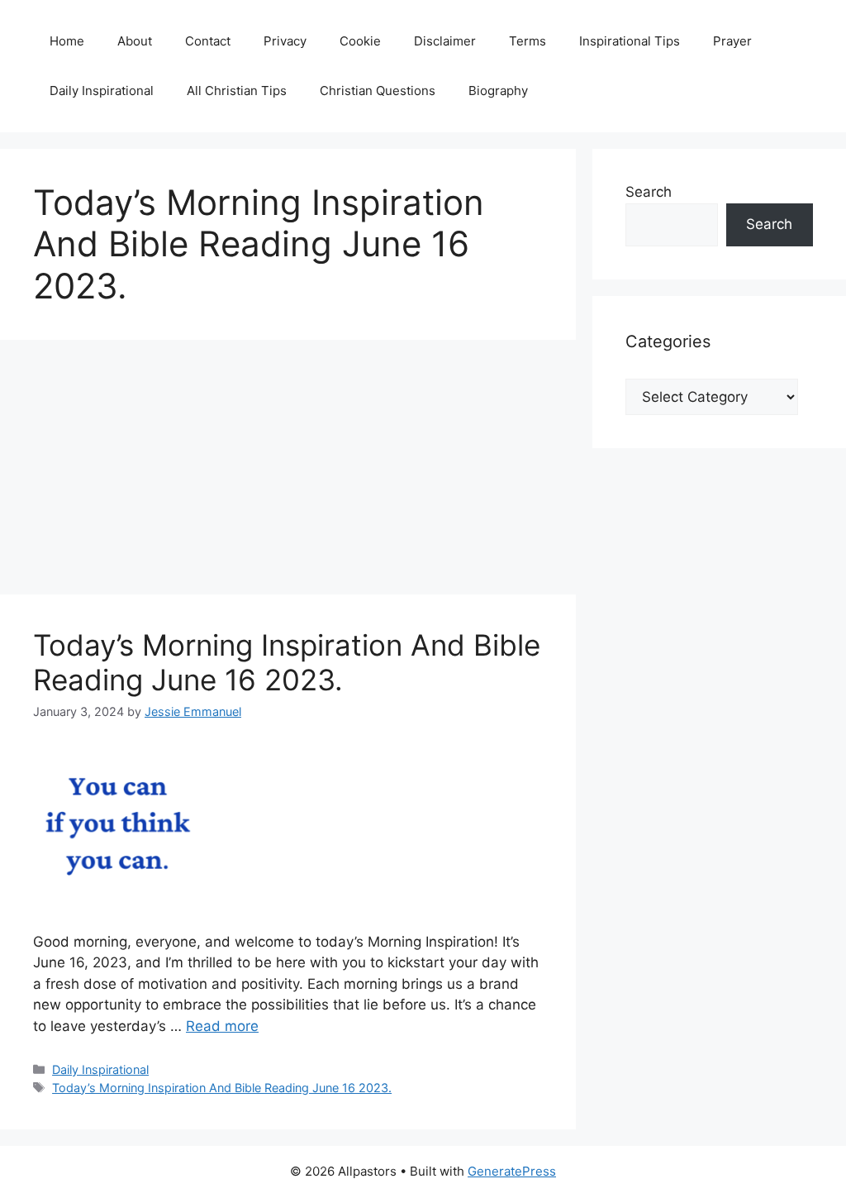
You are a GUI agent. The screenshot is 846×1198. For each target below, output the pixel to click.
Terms (527, 41)
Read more (222, 1026)
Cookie (360, 41)
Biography (498, 90)
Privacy (285, 41)
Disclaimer (445, 41)
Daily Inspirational (102, 90)
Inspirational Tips (629, 41)
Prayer (732, 41)
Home (67, 41)
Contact (208, 41)
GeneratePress (512, 1171)
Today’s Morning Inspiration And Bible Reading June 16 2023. (286, 662)
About (134, 41)
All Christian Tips (237, 90)
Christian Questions (377, 90)
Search (648, 192)
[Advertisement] (288, 472)
